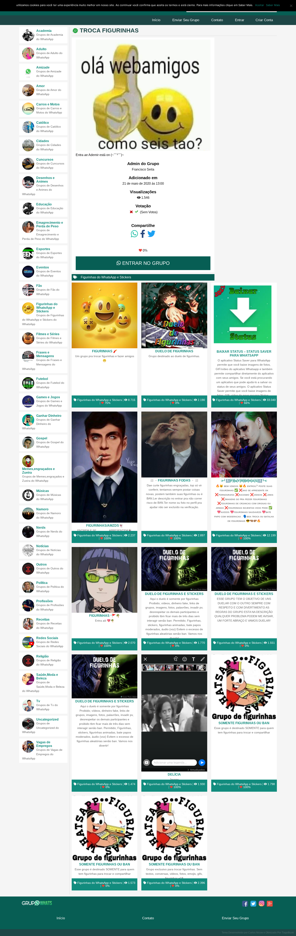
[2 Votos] (136, 211)
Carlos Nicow (255, 932)
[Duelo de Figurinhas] (174, 315)
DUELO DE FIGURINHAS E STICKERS (174, 594)
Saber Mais (273, 5)
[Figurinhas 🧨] (104, 315)
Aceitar (259, 5)
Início (156, 20)
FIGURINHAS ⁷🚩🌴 (104, 615)
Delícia (174, 774)
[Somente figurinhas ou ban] (244, 687)
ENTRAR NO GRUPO (145, 263)
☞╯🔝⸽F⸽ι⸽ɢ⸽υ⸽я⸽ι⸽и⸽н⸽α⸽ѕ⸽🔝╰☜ (244, 481)
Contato (217, 20)
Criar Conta (264, 20)
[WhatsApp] (134, 234)
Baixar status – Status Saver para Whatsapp (244, 353)
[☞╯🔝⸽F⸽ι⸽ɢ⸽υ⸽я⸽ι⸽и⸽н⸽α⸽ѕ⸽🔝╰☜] (244, 444)
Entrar (239, 20)
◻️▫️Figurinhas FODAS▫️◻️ (174, 480)
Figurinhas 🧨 (104, 351)
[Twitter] (151, 234)
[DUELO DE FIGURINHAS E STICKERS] (174, 569)
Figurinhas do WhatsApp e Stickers (106, 277)
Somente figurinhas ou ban (243, 723)
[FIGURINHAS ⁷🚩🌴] (104, 580)
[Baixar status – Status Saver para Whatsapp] (244, 316)
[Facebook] (142, 234)
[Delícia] (174, 712)
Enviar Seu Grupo (185, 20)
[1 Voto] (131, 211)
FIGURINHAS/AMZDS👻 (104, 525)
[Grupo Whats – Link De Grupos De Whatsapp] (37, 903)
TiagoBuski (288, 932)
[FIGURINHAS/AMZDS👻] (104, 467)
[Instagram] (262, 904)
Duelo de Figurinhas (174, 351)
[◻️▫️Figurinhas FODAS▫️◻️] (174, 444)
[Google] (270, 904)
